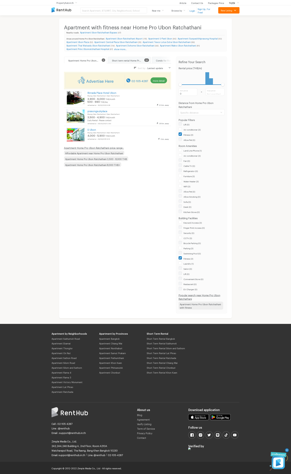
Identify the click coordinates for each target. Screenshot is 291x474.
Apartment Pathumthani (111, 357)
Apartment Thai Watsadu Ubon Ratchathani (88, 45)
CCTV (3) (188, 238)
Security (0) (189, 232)
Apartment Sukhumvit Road (66, 338)
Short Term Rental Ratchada (161, 357)
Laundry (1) (189, 263)
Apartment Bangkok (109, 338)
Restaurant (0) (190, 284)
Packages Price (216, 2)
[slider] (180, 84)
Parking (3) (188, 248)
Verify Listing (144, 424)
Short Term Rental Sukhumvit (162, 343)
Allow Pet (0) (189, 139)
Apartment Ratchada (62, 391)
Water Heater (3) (191, 181)
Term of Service (146, 428)
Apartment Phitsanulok (111, 367)
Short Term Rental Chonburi (161, 367)
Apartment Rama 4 (61, 372)
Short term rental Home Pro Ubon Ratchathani (131, 60)
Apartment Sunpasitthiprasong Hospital (198, 38)
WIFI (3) (187, 186)
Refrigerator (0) (191, 171)
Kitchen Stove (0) (192, 211)
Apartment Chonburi (109, 372)
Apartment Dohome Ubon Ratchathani (135, 45)
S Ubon (91, 129)
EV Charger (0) (190, 289)
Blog (139, 415)
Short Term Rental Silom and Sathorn (166, 348)
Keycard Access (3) (193, 222)
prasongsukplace (97, 111)
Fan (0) (187, 160)
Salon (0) (188, 268)
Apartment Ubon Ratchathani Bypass (98, 32)
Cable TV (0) (189, 165)
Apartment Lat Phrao (62, 386)
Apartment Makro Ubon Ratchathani (178, 45)
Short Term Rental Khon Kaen (162, 372)
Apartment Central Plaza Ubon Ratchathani (115, 41)
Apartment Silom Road (63, 362)
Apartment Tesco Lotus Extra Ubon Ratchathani (167, 41)
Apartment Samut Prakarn (112, 353)
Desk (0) (187, 206)
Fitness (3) (188, 134)
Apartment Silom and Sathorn (67, 367)
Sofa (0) (187, 201)
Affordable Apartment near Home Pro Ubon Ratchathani (94, 153)
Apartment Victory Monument (67, 382)
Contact (141, 437)
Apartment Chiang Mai (110, 343)
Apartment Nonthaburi (110, 348)
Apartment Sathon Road (64, 357)
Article (182, 2)
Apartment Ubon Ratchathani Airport (124, 38)
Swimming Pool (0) (192, 253)
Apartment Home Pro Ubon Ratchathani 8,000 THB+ (92, 164)
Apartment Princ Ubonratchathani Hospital (87, 48)
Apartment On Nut (61, 353)
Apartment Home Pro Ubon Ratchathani (87, 60)
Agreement (143, 419)
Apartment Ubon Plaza (77, 41)
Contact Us (197, 2)
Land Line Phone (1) (193, 150)
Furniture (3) (189, 176)
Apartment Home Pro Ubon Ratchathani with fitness (200, 305)
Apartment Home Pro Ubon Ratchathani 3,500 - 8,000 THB (96, 159)
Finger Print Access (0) (194, 227)
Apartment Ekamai (61, 343)
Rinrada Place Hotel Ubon (101, 92)
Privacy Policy (144, 433)
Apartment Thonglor (62, 348)
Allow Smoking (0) (192, 196)
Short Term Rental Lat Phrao (161, 353)
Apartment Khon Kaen (110, 362)
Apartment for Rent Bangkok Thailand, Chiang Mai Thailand (66, 10)
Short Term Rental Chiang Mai (162, 362)
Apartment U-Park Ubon (160, 38)
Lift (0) (186, 124)
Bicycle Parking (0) (192, 243)
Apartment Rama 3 (61, 377)
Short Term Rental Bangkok (161, 338)
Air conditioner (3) (192, 129)
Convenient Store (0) (193, 279)
